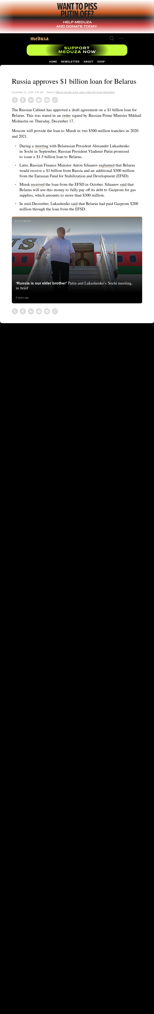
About (88, 61)
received (38, 184)
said (126, 184)
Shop (101, 61)
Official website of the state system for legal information (85, 92)
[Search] (111, 38)
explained (109, 165)
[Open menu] (121, 38)
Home (53, 61)
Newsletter (70, 61)
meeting (42, 146)
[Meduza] (39, 38)
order (67, 115)
